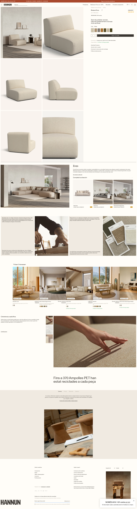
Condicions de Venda (78, 476)
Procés (65, 391)
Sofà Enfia (68, 301)
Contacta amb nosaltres (79, 470)
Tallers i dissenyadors (39, 474)
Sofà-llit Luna (16, 301)
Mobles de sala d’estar (96, 7)
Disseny (60, 391)
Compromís (37, 470)
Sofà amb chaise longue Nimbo (126, 301)
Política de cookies (78, 481)
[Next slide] (132, 177)
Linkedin (48, 486)
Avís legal (76, 479)
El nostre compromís (118, 4)
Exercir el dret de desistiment (80, 474)
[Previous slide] (130, 177)
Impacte (77, 391)
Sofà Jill (94, 301)
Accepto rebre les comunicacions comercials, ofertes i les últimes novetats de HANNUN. (53, 504)
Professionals (38, 477)
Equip (36, 472)
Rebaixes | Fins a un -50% (96, 4)
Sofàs (104, 7)
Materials (71, 391)
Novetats (108, 4)
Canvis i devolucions (78, 472)
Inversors (37, 476)
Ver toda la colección (77, 174)
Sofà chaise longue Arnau (45, 301)
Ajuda (75, 477)
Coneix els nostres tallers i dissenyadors (68, 400)
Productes (85, 4)
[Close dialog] (134, 500)
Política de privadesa (78, 483)
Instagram (43, 486)
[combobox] (111, 468)
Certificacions (4, 331)
